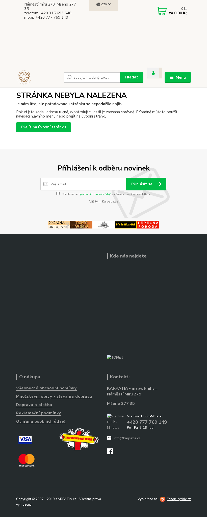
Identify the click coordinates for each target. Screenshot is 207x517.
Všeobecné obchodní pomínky (46, 388)
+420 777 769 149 (147, 422)
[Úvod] (38, 77)
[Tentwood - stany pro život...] (81, 224)
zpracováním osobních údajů (95, 194)
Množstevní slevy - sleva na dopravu (54, 396)
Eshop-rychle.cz (179, 499)
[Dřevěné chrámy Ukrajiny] (103, 224)
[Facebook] (112, 452)
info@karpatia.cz (127, 438)
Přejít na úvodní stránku (43, 127)
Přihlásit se (142, 184)
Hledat (131, 77)
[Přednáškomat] (126, 224)
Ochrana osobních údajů (41, 421)
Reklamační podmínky (38, 413)
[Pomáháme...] (79, 439)
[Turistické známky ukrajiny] (59, 224)
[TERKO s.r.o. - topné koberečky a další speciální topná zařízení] (148, 224)
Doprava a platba (34, 404)
